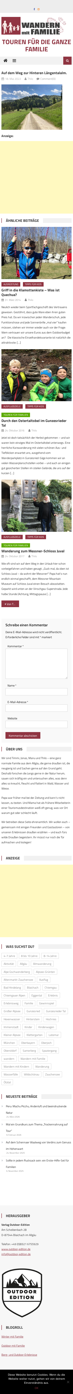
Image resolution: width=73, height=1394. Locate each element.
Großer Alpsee (12, 1011)
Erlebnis (53, 995)
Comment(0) (48, 79)
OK (36, 1388)
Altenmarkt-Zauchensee (18, 979)
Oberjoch (46, 1043)
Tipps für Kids (33, 284)
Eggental (36, 995)
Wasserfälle (11, 1074)
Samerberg (29, 1050)
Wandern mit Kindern (16, 1066)
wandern (9, 1058)
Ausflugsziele (12, 406)
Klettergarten (35, 1035)
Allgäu (23, 964)
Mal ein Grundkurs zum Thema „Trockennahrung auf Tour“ (37, 1127)
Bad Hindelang (12, 987)
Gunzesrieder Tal (56, 1011)
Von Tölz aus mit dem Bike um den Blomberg (13, 604)
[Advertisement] (36, 177)
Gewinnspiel (46, 1003)
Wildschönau (31, 1074)
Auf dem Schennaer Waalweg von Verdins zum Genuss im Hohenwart (38, 1145)
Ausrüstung (10, 284)
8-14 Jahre (50, 956)
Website (12, 718)
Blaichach (33, 987)
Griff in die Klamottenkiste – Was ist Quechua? (30, 292)
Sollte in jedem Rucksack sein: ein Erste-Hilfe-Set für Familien (37, 1163)
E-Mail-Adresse (18, 702)
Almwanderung (42, 964)
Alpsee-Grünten (45, 972)
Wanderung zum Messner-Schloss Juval (32, 551)
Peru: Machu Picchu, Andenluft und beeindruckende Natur (36, 1109)
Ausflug (43, 979)
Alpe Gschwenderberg (17, 972)
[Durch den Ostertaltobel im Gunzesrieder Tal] (36, 375)
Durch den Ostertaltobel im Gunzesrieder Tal (34, 423)
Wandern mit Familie (32, 1058)
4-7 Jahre (9, 956)
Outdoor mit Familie (13, 1345)
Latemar (54, 1035)
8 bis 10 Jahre (29, 956)
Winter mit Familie (12, 1336)
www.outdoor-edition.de (15, 1249)
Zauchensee (52, 1074)
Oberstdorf (10, 1050)
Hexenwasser (12, 1019)
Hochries (51, 1019)
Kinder (28, 1027)
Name (12, 685)
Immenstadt (11, 1027)
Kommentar (16, 646)
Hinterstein (33, 1019)
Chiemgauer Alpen (14, 995)
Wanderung (42, 1066)
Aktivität (9, 964)
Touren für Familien (15, 415)
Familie (29, 1003)
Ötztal (7, 1082)
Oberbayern (28, 1043)
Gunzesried (33, 1011)
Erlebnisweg (11, 1003)
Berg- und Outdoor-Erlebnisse (19, 1354)
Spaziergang (49, 1050)
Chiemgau (51, 987)
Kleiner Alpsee (12, 1035)
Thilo (30, 79)
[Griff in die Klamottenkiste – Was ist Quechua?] (36, 253)
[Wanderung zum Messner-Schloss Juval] (36, 506)
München (9, 1043)
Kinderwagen (46, 1027)
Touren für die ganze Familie (36, 45)
